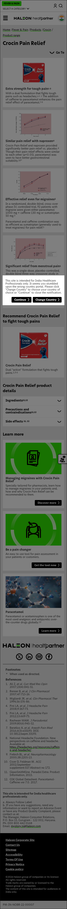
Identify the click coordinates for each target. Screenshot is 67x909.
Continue (20, 300)
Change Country (46, 300)
